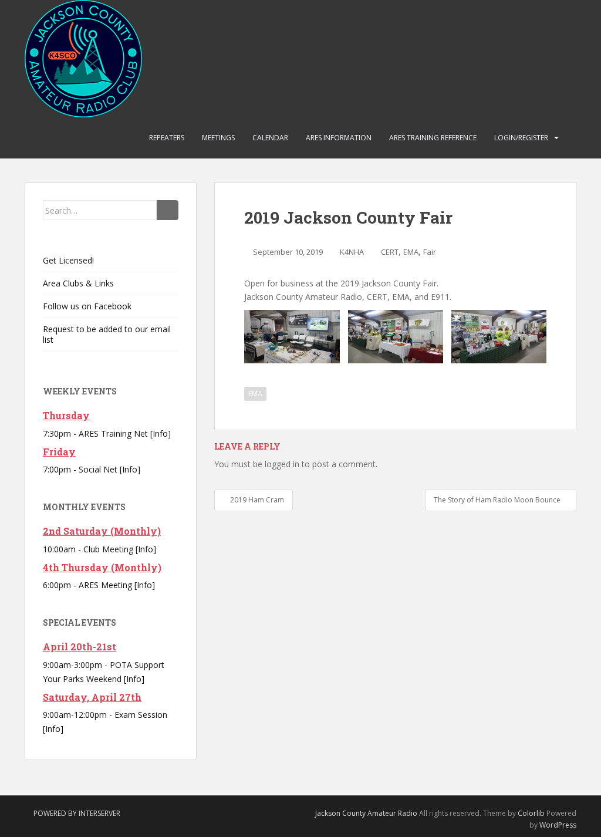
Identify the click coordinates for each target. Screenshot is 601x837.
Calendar (270, 138)
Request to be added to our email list (107, 334)
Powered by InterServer (76, 813)
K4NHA (352, 252)
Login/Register (521, 138)
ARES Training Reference (433, 138)
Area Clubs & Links (78, 283)
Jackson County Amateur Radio (366, 813)
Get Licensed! (68, 260)
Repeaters (166, 138)
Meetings (218, 138)
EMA (410, 252)
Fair (429, 252)
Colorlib (531, 813)
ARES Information (339, 138)
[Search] (167, 210)
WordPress (557, 825)
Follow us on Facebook (87, 306)
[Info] (160, 433)
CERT (390, 252)
